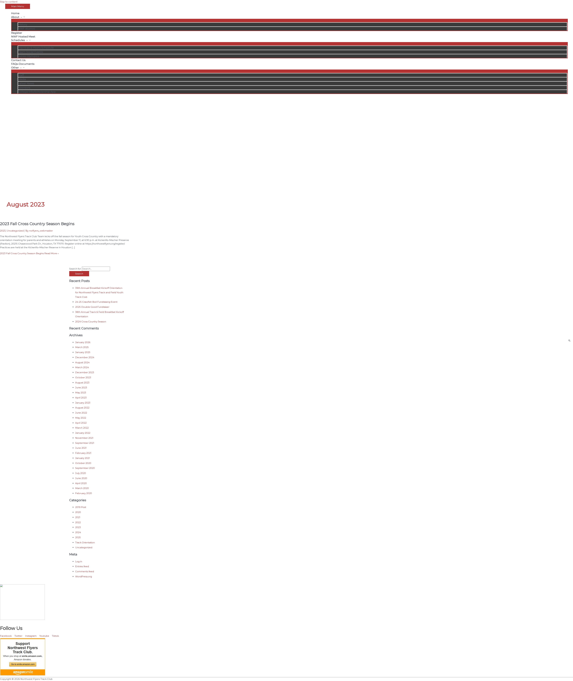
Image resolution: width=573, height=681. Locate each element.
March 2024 (82, 367)
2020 (78, 512)
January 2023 (82, 402)
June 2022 (81, 412)
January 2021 (82, 458)
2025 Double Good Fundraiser (92, 307)
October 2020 (83, 463)
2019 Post (80, 507)
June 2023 (81, 387)
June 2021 (81, 447)
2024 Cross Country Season (90, 321)
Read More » (29, 253)
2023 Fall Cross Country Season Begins (37, 223)
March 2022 (82, 427)
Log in (78, 561)
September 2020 (85, 468)
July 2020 (80, 473)
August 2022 (82, 407)
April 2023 (81, 397)
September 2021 (84, 443)
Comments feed (84, 571)
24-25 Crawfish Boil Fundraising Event (96, 301)
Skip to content (8, 1)
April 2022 (81, 422)
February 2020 (83, 493)
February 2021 (83, 453)
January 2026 (82, 342)
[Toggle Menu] (289, 20)
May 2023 (80, 392)
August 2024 (82, 362)
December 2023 (84, 372)
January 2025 (82, 352)
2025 (78, 537)
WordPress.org (83, 576)
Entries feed (82, 566)
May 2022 (80, 417)
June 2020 (81, 478)
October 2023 (83, 377)
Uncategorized (15, 230)
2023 (3, 230)
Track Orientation (85, 542)
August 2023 (82, 382)
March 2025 (82, 347)
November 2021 (84, 437)
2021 (77, 517)
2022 (78, 522)
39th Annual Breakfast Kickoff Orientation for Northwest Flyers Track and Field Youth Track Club (99, 292)
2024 (78, 532)
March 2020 (82, 488)
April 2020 (81, 483)
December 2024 (84, 357)
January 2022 (82, 432)
